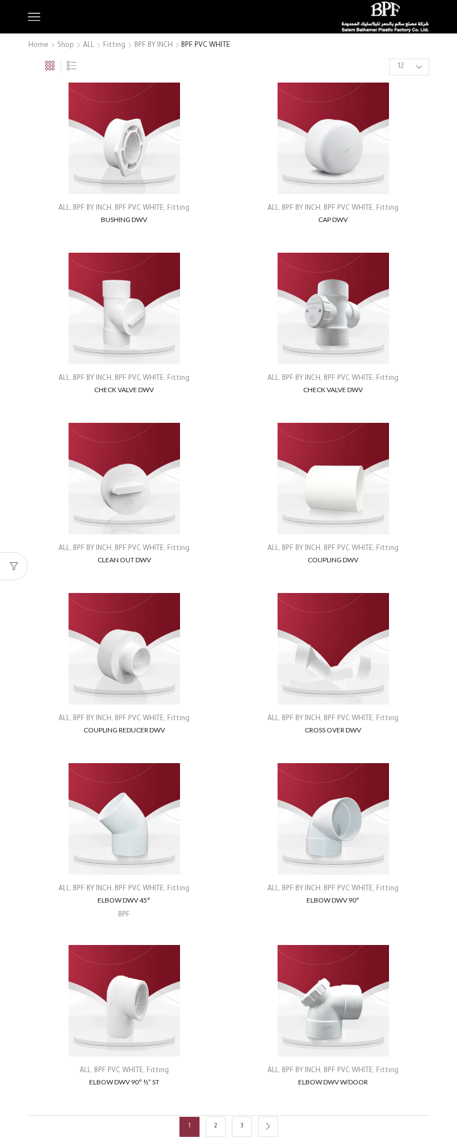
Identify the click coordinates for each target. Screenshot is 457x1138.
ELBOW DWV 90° (333, 900)
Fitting (114, 46)
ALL (88, 46)
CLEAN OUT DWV (124, 560)
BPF (124, 915)
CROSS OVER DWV (333, 730)
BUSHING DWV (124, 219)
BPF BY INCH (153, 46)
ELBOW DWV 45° (124, 900)
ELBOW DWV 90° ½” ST (124, 1082)
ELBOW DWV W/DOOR (333, 1082)
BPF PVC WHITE (139, 209)
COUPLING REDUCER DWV (124, 730)
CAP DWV (333, 219)
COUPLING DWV (333, 560)
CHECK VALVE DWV (124, 389)
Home (38, 46)
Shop (65, 46)
